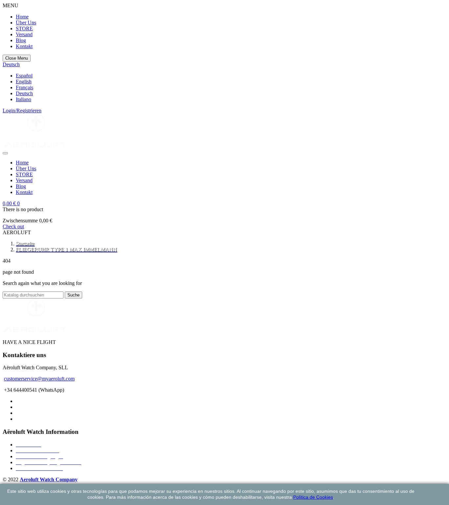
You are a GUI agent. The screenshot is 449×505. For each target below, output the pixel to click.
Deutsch (24, 93)
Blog (21, 40)
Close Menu (16, 58)
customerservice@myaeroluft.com (39, 378)
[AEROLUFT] (35, 145)
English (24, 81)
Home (22, 16)
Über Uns (26, 22)
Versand (24, 34)
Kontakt (24, 46)
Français (24, 87)
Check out (13, 226)
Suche (73, 295)
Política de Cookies (313, 497)
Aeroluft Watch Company (49, 479)
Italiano (23, 99)
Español (24, 75)
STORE (24, 28)
